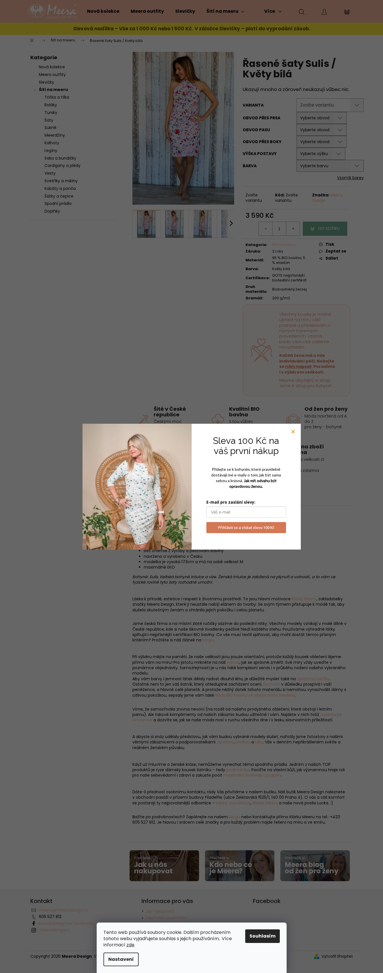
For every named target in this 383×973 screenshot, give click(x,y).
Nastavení (121, 959)
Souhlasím (262, 936)
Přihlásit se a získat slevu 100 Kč (246, 527)
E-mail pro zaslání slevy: (230, 502)
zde (130, 945)
